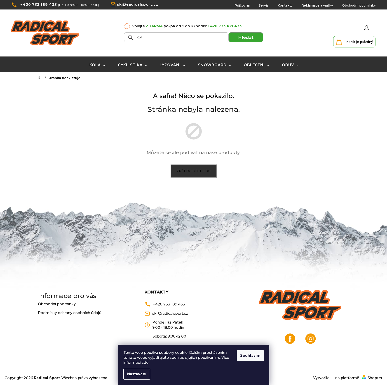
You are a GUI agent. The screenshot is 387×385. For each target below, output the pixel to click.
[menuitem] (97, 65)
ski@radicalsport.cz (137, 4)
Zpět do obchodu (194, 171)
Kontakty (285, 5)
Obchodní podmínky (359, 5)
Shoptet (375, 378)
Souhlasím (250, 355)
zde (145, 362)
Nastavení (136, 374)
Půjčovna (242, 5)
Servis (264, 5)
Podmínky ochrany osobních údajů (69, 313)
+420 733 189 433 (38, 4)
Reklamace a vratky (317, 5)
